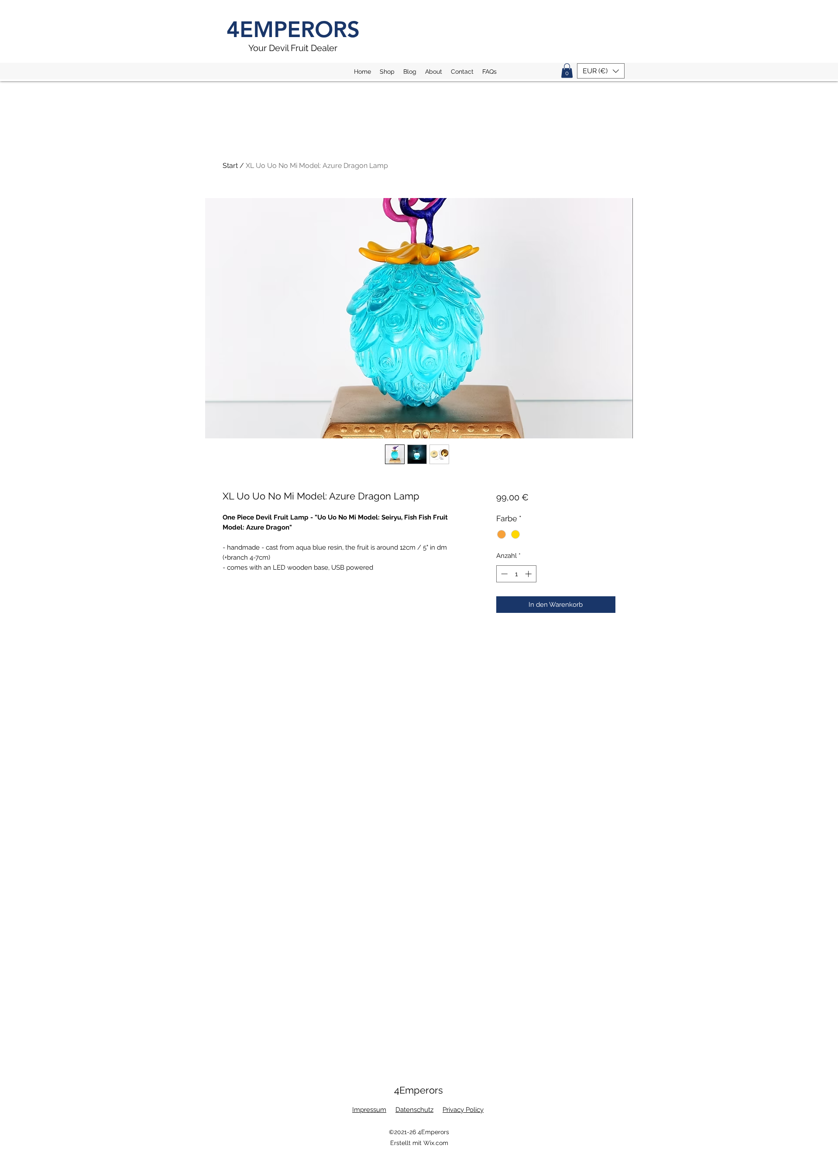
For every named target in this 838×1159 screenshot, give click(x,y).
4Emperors (418, 1090)
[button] (567, 70)
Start (230, 165)
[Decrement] (503, 574)
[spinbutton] (516, 574)
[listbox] (601, 71)
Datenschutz (414, 1110)
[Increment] (529, 574)
